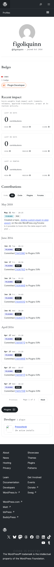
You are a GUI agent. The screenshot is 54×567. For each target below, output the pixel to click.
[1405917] (20, 375)
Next (43, 400)
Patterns (32, 468)
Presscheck (21, 427)
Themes (32, 457)
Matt (7, 507)
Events (31, 482)
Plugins (30, 195)
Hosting (7, 462)
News (6, 457)
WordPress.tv (11, 492)
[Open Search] (41, 4)
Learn (6, 477)
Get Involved (34, 477)
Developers (9, 487)
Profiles (6, 12)
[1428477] (20, 318)
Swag (32, 492)
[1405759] (20, 391)
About (6, 452)
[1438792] (20, 269)
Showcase (33, 452)
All (12, 195)
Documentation (11, 482)
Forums (40, 195)
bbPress (9, 512)
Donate (33, 487)
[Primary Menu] (48, 12)
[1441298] (20, 253)
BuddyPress (11, 517)
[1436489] (20, 285)
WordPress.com (12, 501)
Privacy (7, 468)
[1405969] (20, 358)
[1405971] (20, 342)
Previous (13, 400)
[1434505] (20, 302)
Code (20, 195)
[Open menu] (49, 4)
